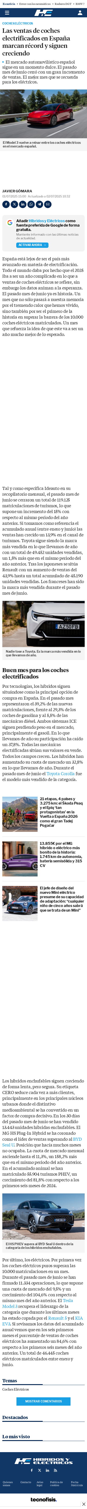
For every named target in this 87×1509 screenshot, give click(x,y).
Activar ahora (30, 245)
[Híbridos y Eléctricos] (44, 1461)
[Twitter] (14, 204)
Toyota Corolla (61, 773)
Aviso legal (40, 1484)
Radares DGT (63, 4)
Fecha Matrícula (77, 1484)
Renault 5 (57, 1318)
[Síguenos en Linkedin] (48, 1470)
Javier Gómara (17, 191)
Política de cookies (56, 1484)
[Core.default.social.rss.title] (55, 1470)
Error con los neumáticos (35, 4)
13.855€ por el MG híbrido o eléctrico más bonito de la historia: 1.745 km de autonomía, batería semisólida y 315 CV (61, 854)
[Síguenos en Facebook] (32, 1470)
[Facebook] (6, 204)
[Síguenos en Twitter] (40, 1470)
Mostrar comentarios (43, 1401)
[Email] (48, 204)
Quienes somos (8, 1484)
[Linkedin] (22, 204)
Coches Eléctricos (17, 23)
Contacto (25, 1482)
